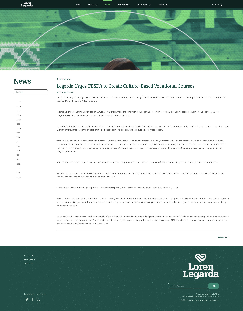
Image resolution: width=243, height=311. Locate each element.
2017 (18, 142)
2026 (18, 102)
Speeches (28, 263)
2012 (18, 164)
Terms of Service (209, 296)
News (107, 4)
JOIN (213, 286)
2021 (18, 124)
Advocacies (123, 4)
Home (78, 4)
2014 (18, 155)
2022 (19, 119)
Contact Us (29, 255)
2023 (19, 115)
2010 (18, 173)
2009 (18, 177)
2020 (19, 128)
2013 (18, 159)
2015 (18, 150)
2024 (19, 110)
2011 (18, 168)
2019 (18, 133)
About (91, 4)
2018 (18, 137)
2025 (19, 106)
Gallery (161, 4)
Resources (142, 4)
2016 (18, 146)
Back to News (65, 79)
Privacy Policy (30, 259)
